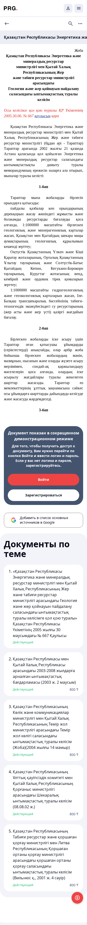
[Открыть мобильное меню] (78, 8)
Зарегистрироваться (43, 495)
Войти (43, 479)
